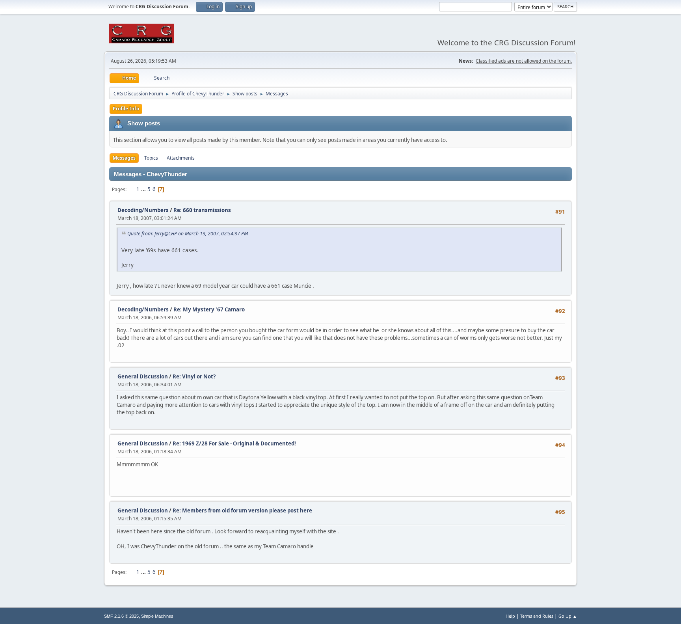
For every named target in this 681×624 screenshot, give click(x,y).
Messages (124, 158)
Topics (151, 158)
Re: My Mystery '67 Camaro (209, 309)
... (144, 189)
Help (510, 616)
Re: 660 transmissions (202, 210)
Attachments (181, 158)
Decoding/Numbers (143, 210)
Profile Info (126, 108)
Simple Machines (157, 616)
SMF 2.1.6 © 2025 (121, 616)
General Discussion (142, 376)
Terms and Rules (536, 616)
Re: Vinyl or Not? (194, 376)
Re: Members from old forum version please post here (242, 510)
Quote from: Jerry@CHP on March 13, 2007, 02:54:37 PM (187, 233)
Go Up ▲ (567, 616)
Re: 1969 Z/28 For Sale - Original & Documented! (234, 443)
